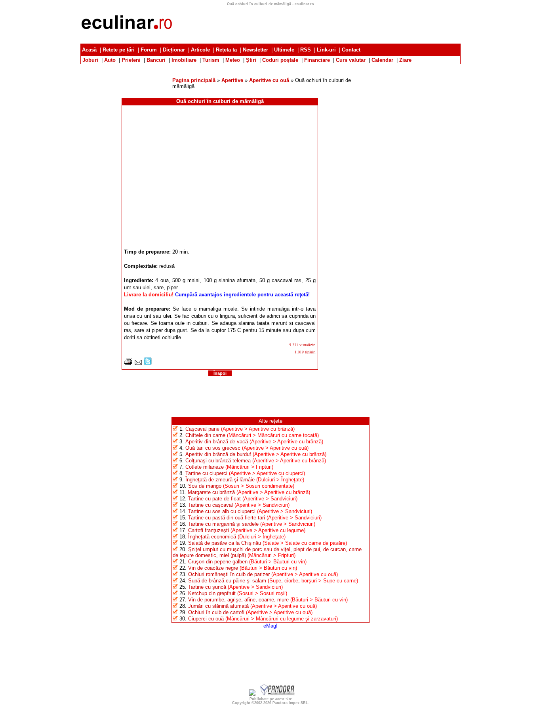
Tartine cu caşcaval (210, 505)
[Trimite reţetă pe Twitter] (148, 363)
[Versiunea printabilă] (128, 363)
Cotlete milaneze (204, 467)
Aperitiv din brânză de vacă (216, 442)
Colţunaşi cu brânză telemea (218, 461)
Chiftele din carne (205, 435)
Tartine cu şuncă (207, 587)
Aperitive (232, 80)
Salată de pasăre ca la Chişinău (224, 543)
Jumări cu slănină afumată (218, 606)
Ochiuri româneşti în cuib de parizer (229, 574)
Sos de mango (204, 486)
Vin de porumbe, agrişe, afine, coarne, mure (238, 600)
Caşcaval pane (202, 429)
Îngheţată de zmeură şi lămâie (220, 480)
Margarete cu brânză (211, 492)
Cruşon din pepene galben (218, 562)
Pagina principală (193, 80)
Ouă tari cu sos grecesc (212, 448)
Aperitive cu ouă (269, 80)
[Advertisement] (270, 67)
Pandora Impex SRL (290, 703)
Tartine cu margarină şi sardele (223, 524)
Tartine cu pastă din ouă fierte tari (226, 518)
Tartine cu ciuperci (206, 473)
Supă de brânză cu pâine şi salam (227, 581)
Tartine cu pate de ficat (214, 499)
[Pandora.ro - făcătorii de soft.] (277, 694)
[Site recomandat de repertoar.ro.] (252, 694)
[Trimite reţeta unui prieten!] (138, 363)
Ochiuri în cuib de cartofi (216, 612)
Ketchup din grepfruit (212, 593)
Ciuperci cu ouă (206, 619)
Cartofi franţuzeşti (208, 530)
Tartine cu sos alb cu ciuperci (221, 511)
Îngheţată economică (212, 537)
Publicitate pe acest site (271, 699)
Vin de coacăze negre (213, 568)
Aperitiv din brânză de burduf (218, 454)
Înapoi (220, 373)
